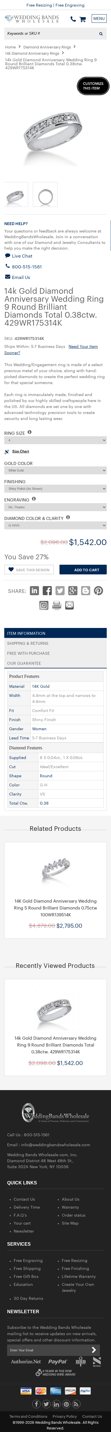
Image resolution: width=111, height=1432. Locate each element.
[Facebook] (36, 1405)
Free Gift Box (26, 1276)
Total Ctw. (18, 803)
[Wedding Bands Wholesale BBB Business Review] (80, 1361)
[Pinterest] (66, 1405)
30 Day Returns (28, 1298)
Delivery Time (27, 1207)
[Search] (100, 33)
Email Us (20, 277)
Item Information (26, 632)
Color (14, 785)
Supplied (17, 757)
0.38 (44, 803)
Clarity (15, 794)
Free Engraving (28, 1260)
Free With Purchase (28, 652)
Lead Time (19, 738)
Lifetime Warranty (79, 1276)
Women (39, 728)
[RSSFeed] (76, 1405)
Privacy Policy (65, 1416)
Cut (12, 766)
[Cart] (82, 19)
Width (14, 695)
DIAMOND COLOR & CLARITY (34, 518)
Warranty (70, 1207)
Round (46, 775)
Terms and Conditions (28, 1416)
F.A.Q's (20, 1215)
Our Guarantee (24, 662)
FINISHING (15, 481)
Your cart (22, 1223)
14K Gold (41, 686)
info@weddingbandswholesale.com (55, 1144)
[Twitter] (46, 1405)
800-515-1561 (26, 267)
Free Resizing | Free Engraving (55, 5)
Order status (73, 1215)
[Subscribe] (94, 1350)
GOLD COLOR (18, 463)
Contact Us (24, 1199)
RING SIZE (15, 433)
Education (23, 1284)
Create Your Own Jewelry (78, 1287)
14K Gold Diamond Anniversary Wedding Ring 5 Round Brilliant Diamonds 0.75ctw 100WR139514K (55, 907)
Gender (16, 728)
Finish (15, 719)
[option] (55, 890)
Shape (15, 775)
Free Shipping (27, 1268)
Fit (11, 710)
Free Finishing (75, 1268)
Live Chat (21, 256)
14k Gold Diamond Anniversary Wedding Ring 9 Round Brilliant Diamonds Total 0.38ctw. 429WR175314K (55, 1044)
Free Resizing (74, 1260)
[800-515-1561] (73, 19)
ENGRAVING (17, 500)
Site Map (70, 1223)
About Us (70, 1199)
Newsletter (24, 1231)
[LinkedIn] (56, 1405)
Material (16, 686)
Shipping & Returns (27, 642)
